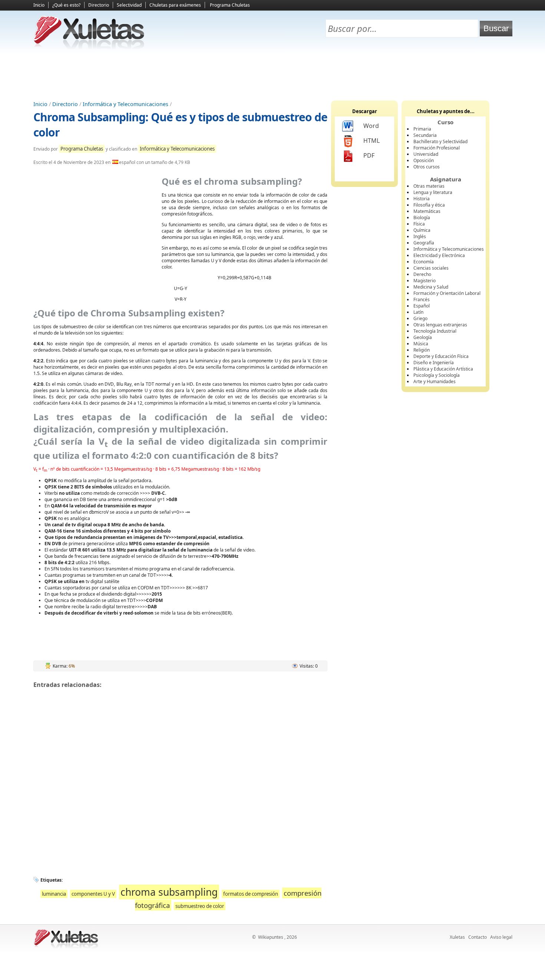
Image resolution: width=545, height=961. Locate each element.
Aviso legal (501, 937)
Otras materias (429, 186)
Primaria (422, 129)
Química (421, 230)
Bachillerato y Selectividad (440, 141)
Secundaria (425, 135)
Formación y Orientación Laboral (446, 293)
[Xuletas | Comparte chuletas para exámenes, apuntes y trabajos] (89, 47)
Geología (422, 337)
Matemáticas (426, 211)
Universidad (425, 154)
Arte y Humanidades (434, 381)
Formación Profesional (436, 148)
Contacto (477, 937)
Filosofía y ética (429, 205)
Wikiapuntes (270, 937)
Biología (421, 217)
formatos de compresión (250, 894)
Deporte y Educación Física (441, 356)
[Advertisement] (272, 74)
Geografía (423, 243)
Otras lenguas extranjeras (440, 325)
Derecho (422, 274)
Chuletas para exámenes (175, 5)
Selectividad (129, 5)
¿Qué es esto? (66, 5)
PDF (368, 155)
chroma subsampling (169, 892)
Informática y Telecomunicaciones (125, 104)
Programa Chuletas (230, 5)
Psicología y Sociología (436, 375)
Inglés (419, 236)
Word (371, 126)
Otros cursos (426, 167)
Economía (423, 262)
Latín (418, 312)
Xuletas (457, 937)
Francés (421, 299)
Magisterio (424, 280)
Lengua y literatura (432, 192)
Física (419, 224)
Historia (421, 198)
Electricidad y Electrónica (439, 255)
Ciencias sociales (431, 268)
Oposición (423, 160)
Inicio (38, 5)
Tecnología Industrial (434, 331)
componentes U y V (93, 894)
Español (421, 306)
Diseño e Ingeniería (433, 362)
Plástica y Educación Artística (443, 369)
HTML (371, 140)
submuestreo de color (199, 906)
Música (420, 343)
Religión (421, 350)
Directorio (98, 5)
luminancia (54, 894)
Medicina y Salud (430, 287)
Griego (420, 318)
